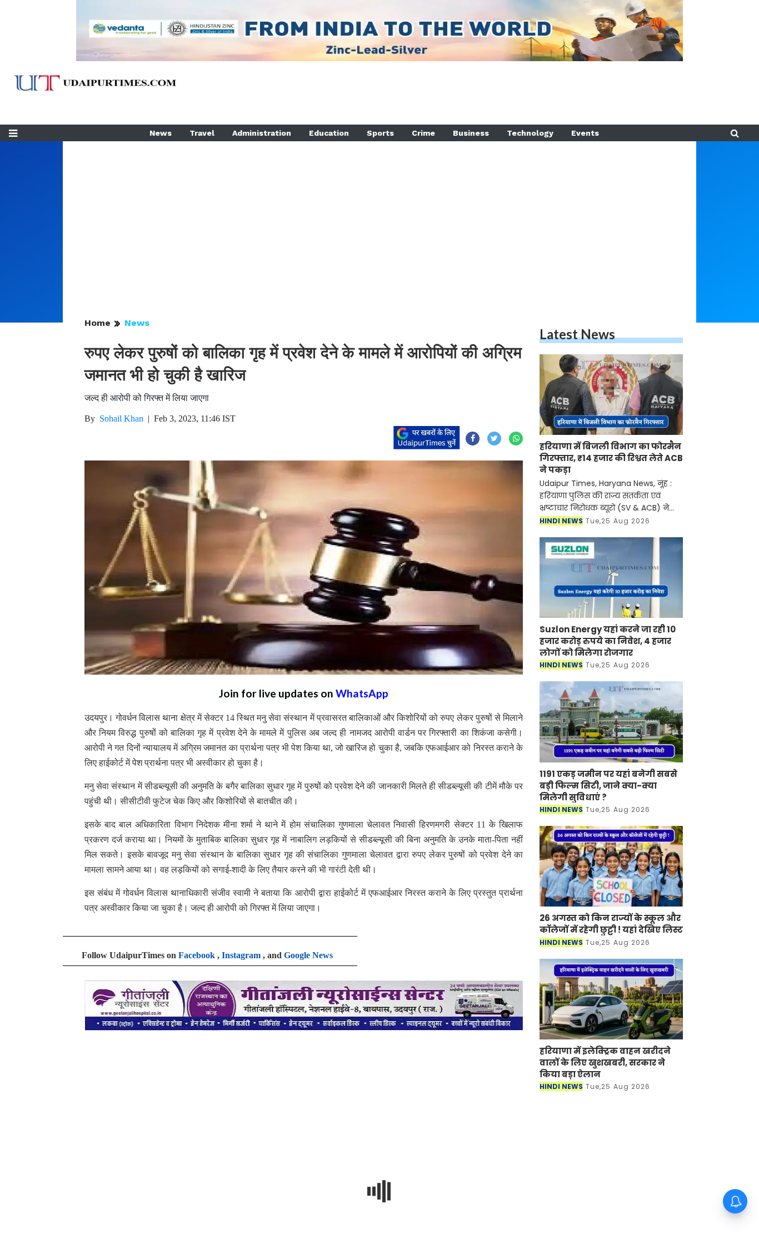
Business (471, 132)
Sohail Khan (121, 418)
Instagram (241, 955)
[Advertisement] (379, 219)
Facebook (196, 955)
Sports (380, 132)
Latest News (577, 334)
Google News (308, 955)
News (160, 132)
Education (329, 132)
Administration (261, 132)
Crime (423, 132)
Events (585, 132)
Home (97, 323)
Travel (201, 132)
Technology (530, 132)
